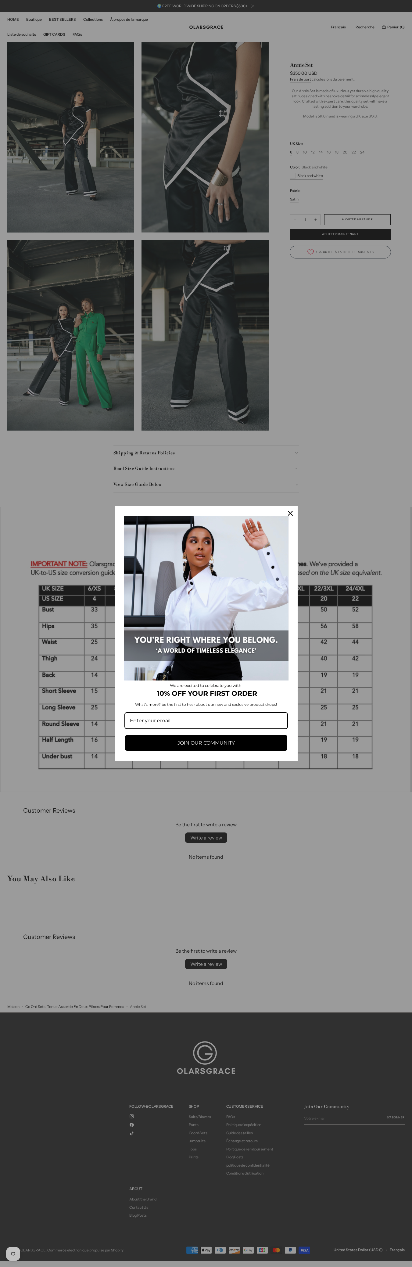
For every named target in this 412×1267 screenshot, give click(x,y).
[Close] (290, 513)
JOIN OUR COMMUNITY (206, 743)
